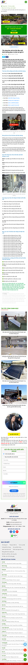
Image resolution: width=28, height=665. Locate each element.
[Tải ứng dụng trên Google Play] (17, 510)
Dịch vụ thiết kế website (13, 102)
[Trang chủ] (4, 1)
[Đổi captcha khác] (24, 482)
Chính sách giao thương (18, 549)
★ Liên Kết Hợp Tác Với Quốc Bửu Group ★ (14, 663)
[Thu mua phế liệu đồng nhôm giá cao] (14, 18)
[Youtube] (17, 531)
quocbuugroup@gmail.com (15, 522)
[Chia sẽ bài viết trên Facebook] (7, 57)
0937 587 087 (14, 124)
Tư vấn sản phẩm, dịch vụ (10, 453)
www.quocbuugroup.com (16, 524)
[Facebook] (11, 531)
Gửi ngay (14, 490)
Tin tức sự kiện (11, 6)
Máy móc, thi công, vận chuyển (9, 8)
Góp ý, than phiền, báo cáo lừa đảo (11, 456)
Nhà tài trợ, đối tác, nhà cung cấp (9, 554)
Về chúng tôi (4, 544)
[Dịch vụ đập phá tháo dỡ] (14, 40)
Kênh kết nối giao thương (13, 98)
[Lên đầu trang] (25, 659)
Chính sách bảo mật (6, 549)
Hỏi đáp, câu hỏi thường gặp (8, 556)
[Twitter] (14, 531)
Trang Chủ (4, 6)
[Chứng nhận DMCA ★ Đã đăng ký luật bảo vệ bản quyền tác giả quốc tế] (14, 535)
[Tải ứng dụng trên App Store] (10, 510)
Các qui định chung (17, 547)
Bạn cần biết (5, 542)
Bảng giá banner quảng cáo (8, 551)
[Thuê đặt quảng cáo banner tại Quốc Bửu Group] (14, 29)
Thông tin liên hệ (13, 544)
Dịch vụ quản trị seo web (13, 105)
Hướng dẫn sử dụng (6, 547)
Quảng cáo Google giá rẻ (13, 100)
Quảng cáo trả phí (14, 46)
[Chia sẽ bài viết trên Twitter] (3, 57)
